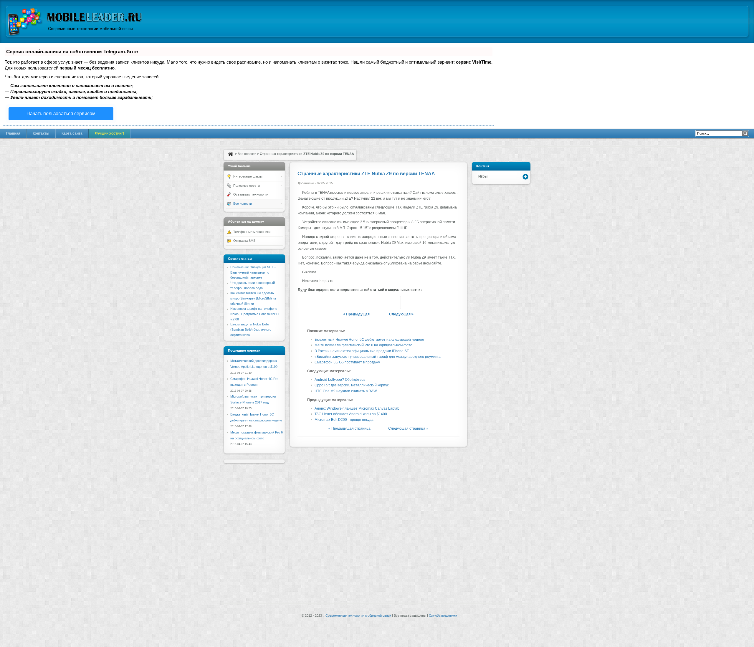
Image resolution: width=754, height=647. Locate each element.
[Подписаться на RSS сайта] (394, 302)
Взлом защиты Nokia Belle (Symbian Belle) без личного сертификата (250, 329)
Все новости (247, 153)
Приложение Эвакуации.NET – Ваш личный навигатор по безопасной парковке (253, 272)
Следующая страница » (408, 428)
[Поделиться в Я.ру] (349, 302)
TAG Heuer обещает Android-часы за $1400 (351, 414)
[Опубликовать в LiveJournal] (371, 302)
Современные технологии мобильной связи (358, 615)
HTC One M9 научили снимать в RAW (346, 391)
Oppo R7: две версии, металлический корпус (352, 385)
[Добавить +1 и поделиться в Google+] (315, 302)
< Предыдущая (356, 314)
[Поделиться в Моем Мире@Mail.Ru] (383, 302)
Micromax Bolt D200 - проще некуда (344, 420)
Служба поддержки (443, 615)
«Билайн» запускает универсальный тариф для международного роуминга (378, 357)
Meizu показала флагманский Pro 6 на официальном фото (363, 345)
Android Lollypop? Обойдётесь (340, 380)
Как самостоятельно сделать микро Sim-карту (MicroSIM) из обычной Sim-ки (253, 298)
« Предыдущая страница (349, 428)
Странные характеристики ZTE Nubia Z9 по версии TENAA (366, 173)
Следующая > (401, 314)
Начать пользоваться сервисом (61, 113)
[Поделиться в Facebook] (338, 302)
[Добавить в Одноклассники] (360, 302)
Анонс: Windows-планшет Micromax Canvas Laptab (357, 408)
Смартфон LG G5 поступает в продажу (347, 362)
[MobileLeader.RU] (25, 22)
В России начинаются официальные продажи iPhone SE (362, 351)
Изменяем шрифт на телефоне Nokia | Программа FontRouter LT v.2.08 (255, 314)
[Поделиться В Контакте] (327, 302)
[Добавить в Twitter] (304, 302)
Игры (482, 176)
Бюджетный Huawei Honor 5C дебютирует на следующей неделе (369, 339)
